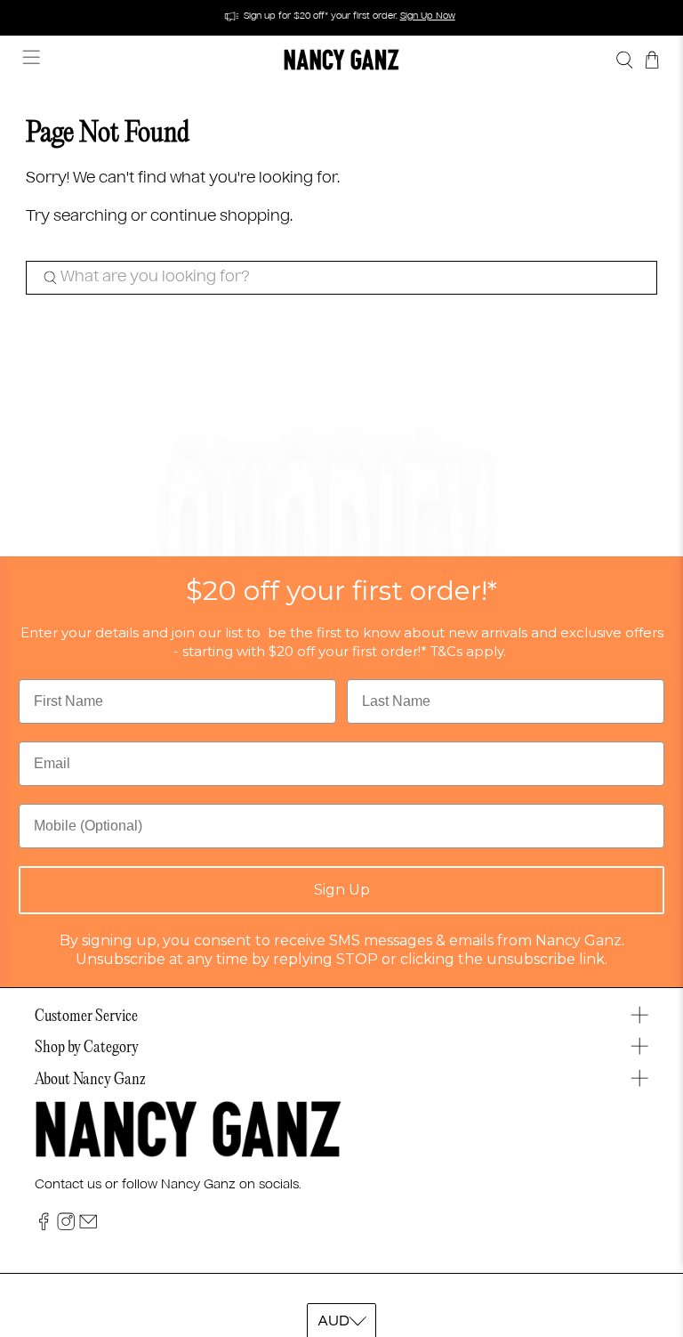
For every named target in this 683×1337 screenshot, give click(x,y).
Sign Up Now (427, 16)
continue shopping (220, 216)
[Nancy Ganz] (341, 59)
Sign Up (342, 889)
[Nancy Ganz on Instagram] (66, 1227)
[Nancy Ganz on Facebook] (43, 1227)
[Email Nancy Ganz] (88, 1227)
